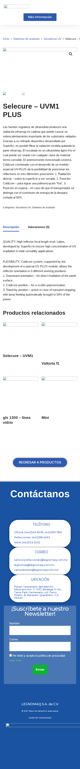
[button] (73, 7)
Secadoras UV (52, 38)
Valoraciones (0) (39, 227)
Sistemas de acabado (26, 38)
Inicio (6, 38)
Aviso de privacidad (40, 718)
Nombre (14, 623)
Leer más (15, 660)
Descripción (11, 227)
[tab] (11, 227)
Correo (14, 639)
